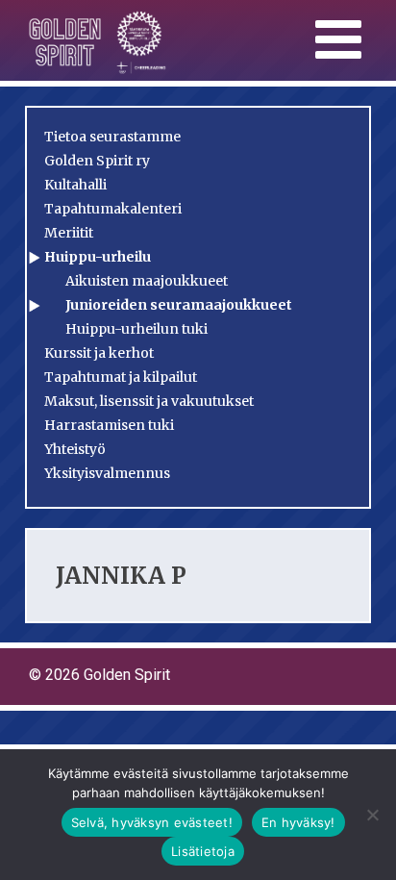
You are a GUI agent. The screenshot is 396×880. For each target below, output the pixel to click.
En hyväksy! (298, 822)
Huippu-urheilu (97, 256)
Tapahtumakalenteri (113, 208)
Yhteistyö (75, 449)
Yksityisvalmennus (107, 473)
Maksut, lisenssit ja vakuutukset (149, 401)
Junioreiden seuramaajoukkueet (178, 305)
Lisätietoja (203, 851)
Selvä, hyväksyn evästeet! (152, 822)
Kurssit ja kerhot (99, 353)
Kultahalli (75, 184)
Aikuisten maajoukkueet (146, 280)
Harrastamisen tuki (109, 425)
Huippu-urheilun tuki (136, 329)
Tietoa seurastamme (112, 136)
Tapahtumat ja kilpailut (120, 377)
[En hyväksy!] (372, 814)
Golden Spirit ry (97, 160)
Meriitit (68, 232)
